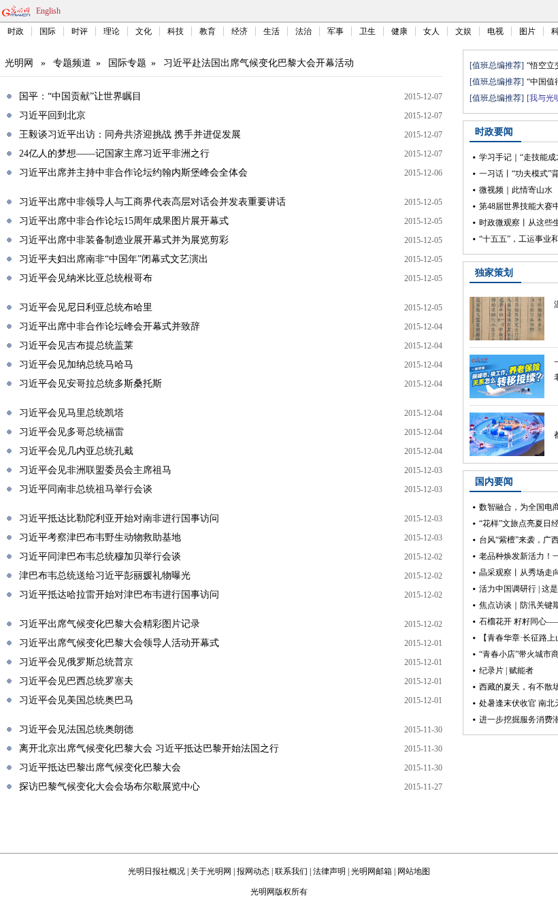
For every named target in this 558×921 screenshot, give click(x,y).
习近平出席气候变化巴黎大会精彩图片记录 (109, 624)
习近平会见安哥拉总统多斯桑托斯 (90, 383)
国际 (47, 31)
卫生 (367, 31)
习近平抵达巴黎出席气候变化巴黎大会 (100, 767)
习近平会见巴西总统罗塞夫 (76, 681)
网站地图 (413, 871)
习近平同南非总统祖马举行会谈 (85, 489)
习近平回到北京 (52, 115)
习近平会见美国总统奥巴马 (76, 700)
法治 (303, 31)
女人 (431, 31)
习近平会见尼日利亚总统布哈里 (85, 307)
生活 (271, 31)
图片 (527, 31)
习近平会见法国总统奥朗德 (76, 729)
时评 (79, 31)
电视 (495, 31)
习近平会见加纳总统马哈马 (76, 364)
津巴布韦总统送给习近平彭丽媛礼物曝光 (105, 575)
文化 (143, 31)
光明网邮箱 (371, 871)
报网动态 (253, 871)
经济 (239, 31)
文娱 (463, 31)
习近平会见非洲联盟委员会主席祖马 (95, 470)
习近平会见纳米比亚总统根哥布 (85, 278)
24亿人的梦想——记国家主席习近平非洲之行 (114, 153)
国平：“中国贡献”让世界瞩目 (80, 96)
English (48, 11)
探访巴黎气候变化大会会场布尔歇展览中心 (109, 786)
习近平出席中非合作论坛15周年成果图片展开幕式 (124, 221)
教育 (207, 31)
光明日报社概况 (156, 871)
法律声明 (329, 871)
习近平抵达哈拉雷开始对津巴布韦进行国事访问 (119, 594)
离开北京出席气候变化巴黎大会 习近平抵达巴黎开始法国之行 (149, 748)
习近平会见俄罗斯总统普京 (76, 662)
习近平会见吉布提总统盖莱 (76, 345)
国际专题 (127, 63)
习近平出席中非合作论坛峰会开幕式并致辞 (109, 326)
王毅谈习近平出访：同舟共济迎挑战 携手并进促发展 (130, 134)
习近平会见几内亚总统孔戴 (76, 451)
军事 (335, 31)
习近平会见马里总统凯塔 (71, 413)
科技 (175, 31)
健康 (399, 31)
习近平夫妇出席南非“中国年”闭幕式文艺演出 (113, 259)
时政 (15, 31)
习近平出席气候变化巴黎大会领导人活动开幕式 (119, 643)
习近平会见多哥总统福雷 (71, 432)
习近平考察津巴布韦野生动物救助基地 (100, 537)
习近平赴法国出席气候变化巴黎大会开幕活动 (258, 63)
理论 (111, 31)
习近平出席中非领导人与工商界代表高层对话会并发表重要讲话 (152, 202)
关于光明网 (211, 871)
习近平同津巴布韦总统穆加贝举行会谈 (100, 556)
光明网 (19, 63)
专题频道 (72, 63)
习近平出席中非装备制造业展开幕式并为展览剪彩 (124, 240)
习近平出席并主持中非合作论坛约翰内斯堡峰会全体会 (133, 172)
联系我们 (291, 871)
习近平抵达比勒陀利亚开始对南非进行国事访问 (119, 518)
